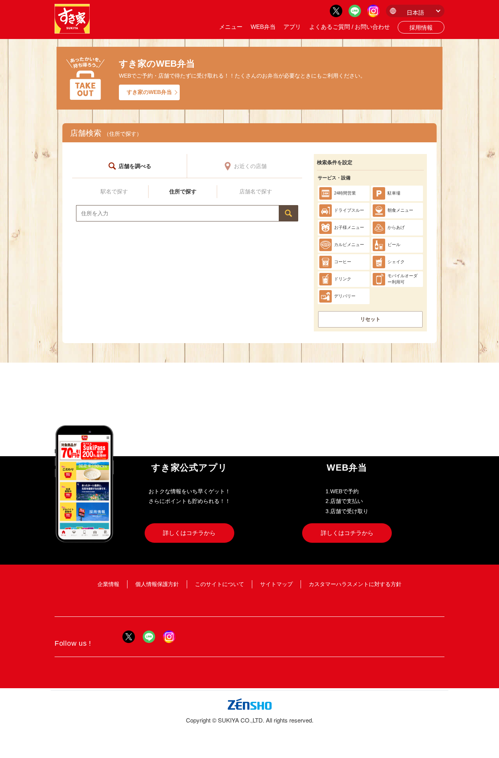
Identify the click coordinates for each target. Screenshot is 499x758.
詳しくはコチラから (189, 533)
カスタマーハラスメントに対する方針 (355, 584)
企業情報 (108, 584)
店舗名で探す (255, 191)
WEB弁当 (263, 26)
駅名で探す (114, 191)
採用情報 (421, 27)
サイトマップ (276, 584)
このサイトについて (219, 584)
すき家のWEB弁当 (149, 92)
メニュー (230, 26)
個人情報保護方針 (157, 584)
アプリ (292, 26)
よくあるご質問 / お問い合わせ (349, 26)
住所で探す (182, 191)
